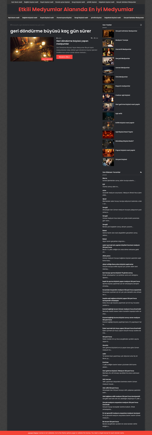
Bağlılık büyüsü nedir (31, 2)
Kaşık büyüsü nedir (46, 2)
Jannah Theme (33, 433)
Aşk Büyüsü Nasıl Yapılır (124, 132)
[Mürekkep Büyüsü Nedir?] (108, 144)
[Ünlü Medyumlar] (108, 79)
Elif (104, 184)
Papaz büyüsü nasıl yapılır (125, 150)
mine (104, 190)
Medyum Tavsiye (121, 40)
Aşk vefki (118, 113)
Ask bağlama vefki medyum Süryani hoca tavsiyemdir (121, 396)
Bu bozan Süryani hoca (111, 421)
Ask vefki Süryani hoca (111, 388)
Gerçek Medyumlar (122, 58)
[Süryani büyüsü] (108, 162)
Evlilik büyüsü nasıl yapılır (124, 123)
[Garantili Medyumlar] (108, 52)
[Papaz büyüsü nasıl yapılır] (108, 153)
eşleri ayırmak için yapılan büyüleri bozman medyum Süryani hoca (121, 246)
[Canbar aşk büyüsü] (108, 98)
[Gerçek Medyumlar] (108, 61)
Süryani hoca (107, 337)
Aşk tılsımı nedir (16, 2)
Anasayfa (15, 25)
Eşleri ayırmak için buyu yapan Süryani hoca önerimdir (122, 328)
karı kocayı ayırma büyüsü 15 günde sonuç (118, 273)
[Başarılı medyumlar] (108, 89)
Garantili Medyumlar (123, 49)
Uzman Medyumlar (122, 68)
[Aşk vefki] (108, 116)
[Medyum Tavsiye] (108, 43)
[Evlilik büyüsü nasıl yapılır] (108, 125)
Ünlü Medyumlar (121, 77)
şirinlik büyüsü (92, 2)
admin (59, 38)
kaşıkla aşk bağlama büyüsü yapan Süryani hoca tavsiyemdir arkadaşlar (120, 299)
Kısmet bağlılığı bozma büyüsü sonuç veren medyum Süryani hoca (121, 319)
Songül (105, 207)
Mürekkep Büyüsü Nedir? (124, 141)
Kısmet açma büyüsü (62, 2)
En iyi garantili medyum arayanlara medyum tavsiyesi (121, 413)
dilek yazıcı (106, 256)
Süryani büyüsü (121, 159)
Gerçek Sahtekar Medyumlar (126, 2)
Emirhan (106, 362)
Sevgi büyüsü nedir (78, 2)
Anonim (105, 345)
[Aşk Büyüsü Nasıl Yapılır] (108, 134)
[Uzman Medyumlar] (108, 70)
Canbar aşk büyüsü (122, 95)
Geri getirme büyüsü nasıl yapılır (127, 104)
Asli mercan (107, 379)
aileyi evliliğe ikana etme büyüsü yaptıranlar (118, 264)
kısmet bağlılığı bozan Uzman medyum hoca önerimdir (122, 309)
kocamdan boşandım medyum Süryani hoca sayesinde (122, 290)
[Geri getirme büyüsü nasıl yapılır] (108, 107)
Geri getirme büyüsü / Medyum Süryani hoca (118, 371)
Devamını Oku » (64, 57)
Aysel (104, 199)
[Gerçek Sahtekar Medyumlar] (108, 34)
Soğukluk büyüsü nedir (106, 2)
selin (104, 354)
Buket (105, 230)
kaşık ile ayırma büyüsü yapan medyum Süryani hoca (121, 281)
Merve (105, 178)
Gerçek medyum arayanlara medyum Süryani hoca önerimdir (120, 403)
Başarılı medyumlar (122, 86)
